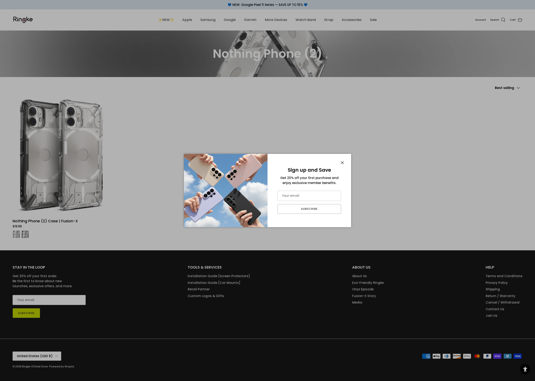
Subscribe (309, 209)
